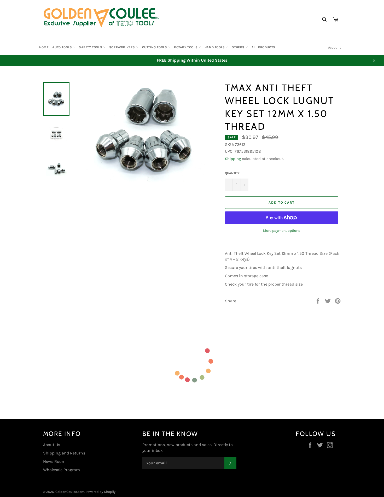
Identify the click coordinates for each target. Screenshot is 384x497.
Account (334, 47)
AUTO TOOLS (62, 47)
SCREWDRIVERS (122, 47)
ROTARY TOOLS (186, 47)
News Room (54, 461)
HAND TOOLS (215, 47)
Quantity (232, 173)
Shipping (233, 158)
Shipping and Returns (64, 453)
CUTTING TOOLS (155, 47)
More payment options (281, 230)
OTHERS (238, 47)
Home (44, 47)
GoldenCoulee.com (69, 492)
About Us (51, 444)
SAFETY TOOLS (91, 47)
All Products (263, 47)
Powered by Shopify (100, 492)
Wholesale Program (61, 469)
